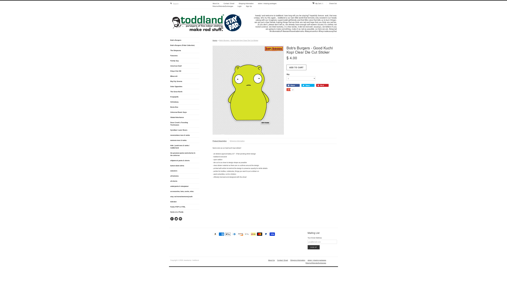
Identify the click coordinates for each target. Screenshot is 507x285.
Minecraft (173, 76)
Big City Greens (176, 81)
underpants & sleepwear (179, 186)
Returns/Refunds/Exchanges (223, 6)
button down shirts (177, 165)
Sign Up (249, 6)
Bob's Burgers (175, 40)
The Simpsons (175, 50)
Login (240, 6)
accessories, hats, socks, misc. (182, 191)
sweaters (173, 171)
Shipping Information (246, 3)
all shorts (173, 181)
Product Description (220, 141)
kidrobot (173, 201)
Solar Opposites (176, 86)
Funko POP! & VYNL (177, 207)
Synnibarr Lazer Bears (178, 130)
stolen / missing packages (267, 3)
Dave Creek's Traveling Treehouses (179, 123)
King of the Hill (175, 71)
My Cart (319, 3)
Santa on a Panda (176, 212)
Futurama (174, 55)
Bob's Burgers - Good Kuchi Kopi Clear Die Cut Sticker (238, 40)
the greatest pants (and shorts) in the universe (182, 154)
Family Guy (174, 61)
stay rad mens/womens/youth (181, 196)
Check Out (333, 3)
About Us (216, 3)
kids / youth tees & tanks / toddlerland (180, 146)
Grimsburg (174, 102)
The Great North (176, 91)
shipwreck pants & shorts (180, 160)
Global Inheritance (177, 117)
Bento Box (174, 107)
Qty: (288, 74)
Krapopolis (174, 97)
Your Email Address (315, 238)
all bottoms (174, 176)
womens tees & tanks (178, 140)
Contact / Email (229, 3)
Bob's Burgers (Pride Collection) (182, 45)
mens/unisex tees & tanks (180, 135)
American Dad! (176, 66)
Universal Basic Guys (178, 112)
